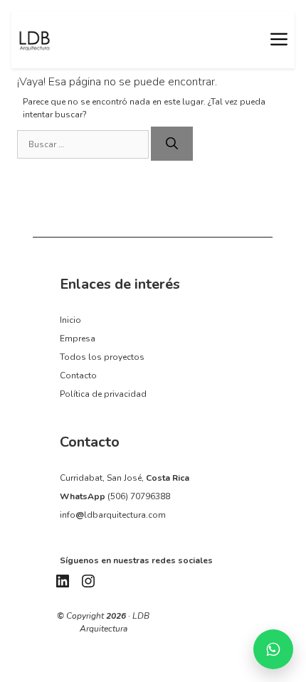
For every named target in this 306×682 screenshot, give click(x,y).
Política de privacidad (103, 394)
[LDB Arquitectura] (34, 39)
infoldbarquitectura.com (113, 515)
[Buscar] (172, 144)
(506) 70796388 (138, 496)
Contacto (78, 375)
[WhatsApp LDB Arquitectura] (273, 649)
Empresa (77, 338)
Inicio (70, 320)
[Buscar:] (84, 144)
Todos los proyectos (102, 357)
